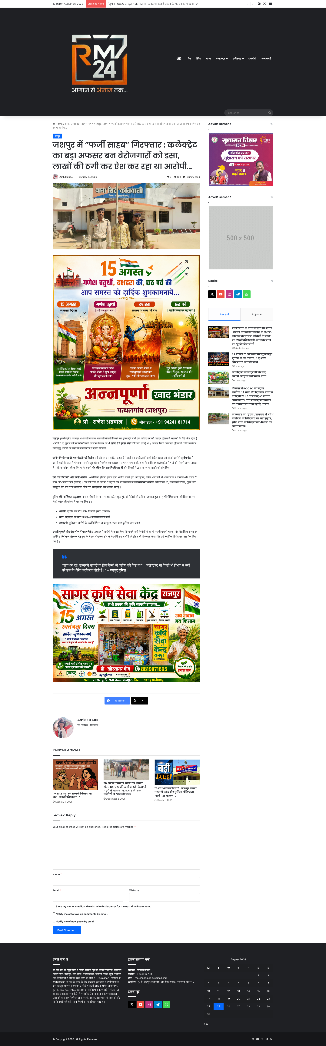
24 (208, 1006)
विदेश (198, 58)
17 (208, 998)
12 (228, 990)
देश (189, 58)
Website (134, 890)
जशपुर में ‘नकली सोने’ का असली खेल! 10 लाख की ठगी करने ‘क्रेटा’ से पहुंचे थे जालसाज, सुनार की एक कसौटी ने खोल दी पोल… (125, 788)
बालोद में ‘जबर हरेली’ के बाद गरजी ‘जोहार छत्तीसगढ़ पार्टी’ (249, 374)
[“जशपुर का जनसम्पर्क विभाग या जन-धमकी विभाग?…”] (75, 774)
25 (218, 1006)
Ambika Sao (66, 176)
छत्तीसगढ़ (237, 58)
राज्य (208, 58)
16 (268, 990)
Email (57, 890)
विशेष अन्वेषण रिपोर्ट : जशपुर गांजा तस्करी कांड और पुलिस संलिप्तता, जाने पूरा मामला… (176, 792)
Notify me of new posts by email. (75, 921)
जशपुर (98, 123)
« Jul (206, 1023)
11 (218, 990)
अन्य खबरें (266, 58)
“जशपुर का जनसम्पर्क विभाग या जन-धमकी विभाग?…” (72, 795)
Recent (224, 314)
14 (248, 990)
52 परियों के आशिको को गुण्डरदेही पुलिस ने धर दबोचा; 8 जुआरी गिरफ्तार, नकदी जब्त (252, 358)
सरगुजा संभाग (87, 123)
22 (258, 998)
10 (208, 990)
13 (238, 990)
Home (59, 123)
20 (238, 998)
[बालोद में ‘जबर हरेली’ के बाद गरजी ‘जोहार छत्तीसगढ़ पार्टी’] (218, 377)
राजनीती (252, 58)
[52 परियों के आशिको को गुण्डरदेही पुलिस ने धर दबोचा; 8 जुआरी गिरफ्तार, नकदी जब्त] (218, 359)
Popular (257, 314)
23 (268, 998)
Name (57, 874)
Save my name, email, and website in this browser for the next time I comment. (103, 906)
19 (228, 998)
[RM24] (100, 62)
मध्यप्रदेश (220, 58)
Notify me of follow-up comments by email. (82, 913)
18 (218, 998)
